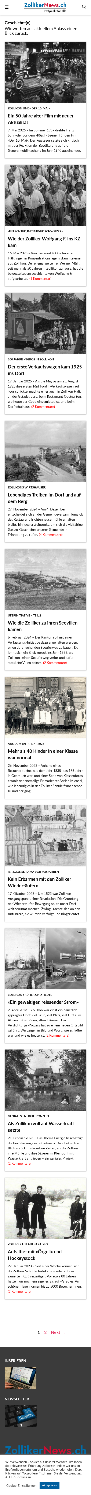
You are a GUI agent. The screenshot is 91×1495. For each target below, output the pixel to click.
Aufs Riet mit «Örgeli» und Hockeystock (35, 1254)
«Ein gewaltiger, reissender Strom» (43, 1002)
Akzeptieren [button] (49, 1485)
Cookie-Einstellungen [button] (21, 1485)
